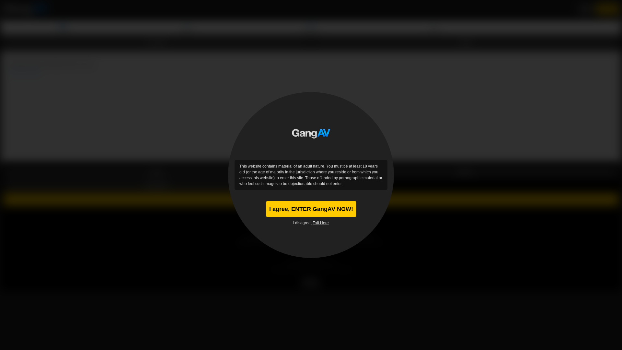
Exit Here (321, 223)
